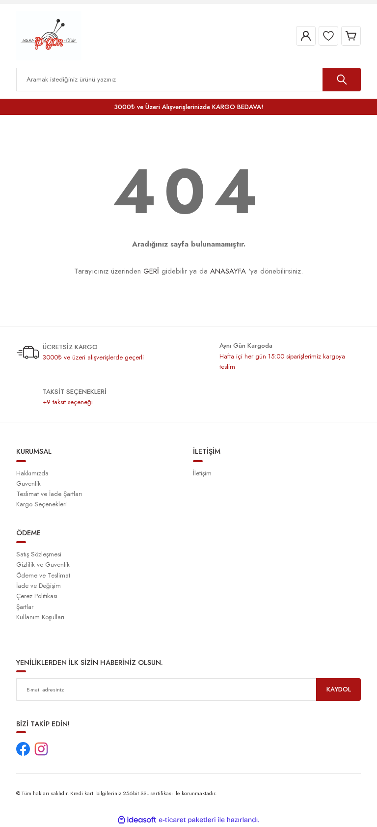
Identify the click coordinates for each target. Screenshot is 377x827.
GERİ (151, 271)
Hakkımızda (32, 473)
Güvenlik (28, 483)
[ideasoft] (137, 820)
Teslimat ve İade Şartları (49, 493)
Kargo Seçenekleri (41, 504)
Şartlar (24, 606)
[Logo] (48, 35)
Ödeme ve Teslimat (43, 575)
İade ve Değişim (38, 585)
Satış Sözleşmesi (38, 554)
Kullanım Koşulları (40, 617)
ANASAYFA (228, 271)
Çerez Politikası (36, 596)
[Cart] (351, 36)
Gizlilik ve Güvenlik (43, 564)
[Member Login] (306, 36)
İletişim (202, 473)
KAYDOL (338, 689)
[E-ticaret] (187, 820)
